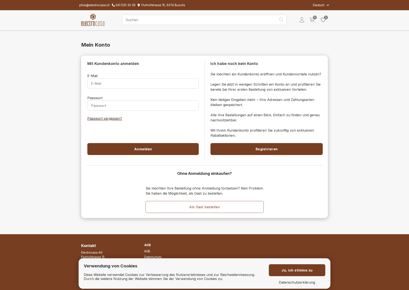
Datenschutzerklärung (297, 282)
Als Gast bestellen (204, 207)
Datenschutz (153, 257)
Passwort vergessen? (104, 118)
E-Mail (92, 76)
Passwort (94, 98)
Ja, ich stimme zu (297, 270)
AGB (147, 251)
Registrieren (267, 149)
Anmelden (143, 149)
